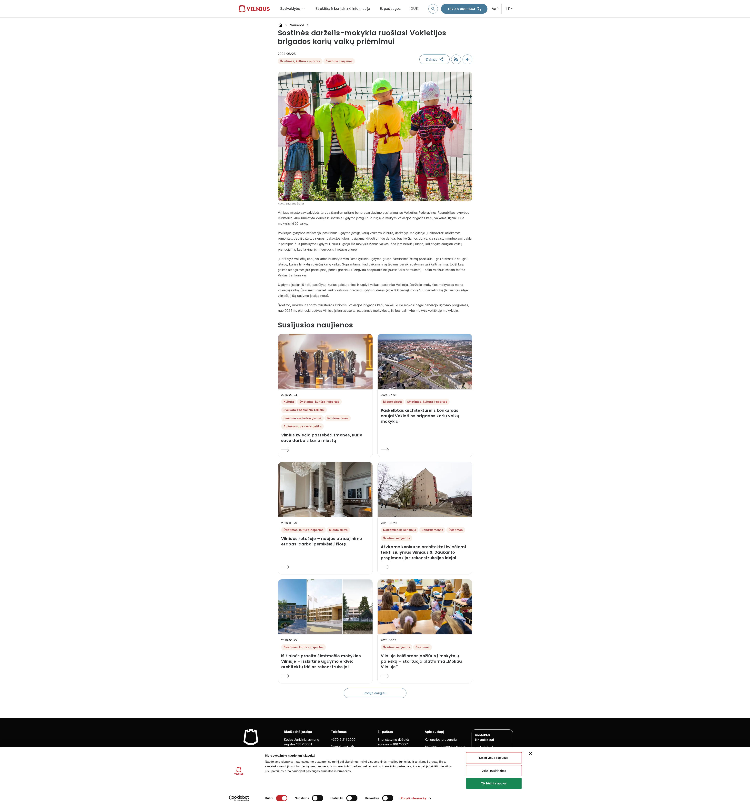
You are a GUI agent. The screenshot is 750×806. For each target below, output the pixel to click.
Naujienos (297, 25)
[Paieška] (433, 9)
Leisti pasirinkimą (494, 770)
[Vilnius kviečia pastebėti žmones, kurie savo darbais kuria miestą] (325, 450)
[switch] (317, 798)
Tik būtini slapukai (493, 783)
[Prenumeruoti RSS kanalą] (456, 59)
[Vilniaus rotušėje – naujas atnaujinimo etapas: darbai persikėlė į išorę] (325, 567)
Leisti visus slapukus (493, 757)
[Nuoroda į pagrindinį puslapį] (280, 25)
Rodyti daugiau (375, 693)
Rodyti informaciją (413, 798)
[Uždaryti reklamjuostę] (530, 753)
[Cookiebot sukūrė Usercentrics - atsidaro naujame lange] (239, 798)
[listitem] (325, 437)
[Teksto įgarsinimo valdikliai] (467, 59)
